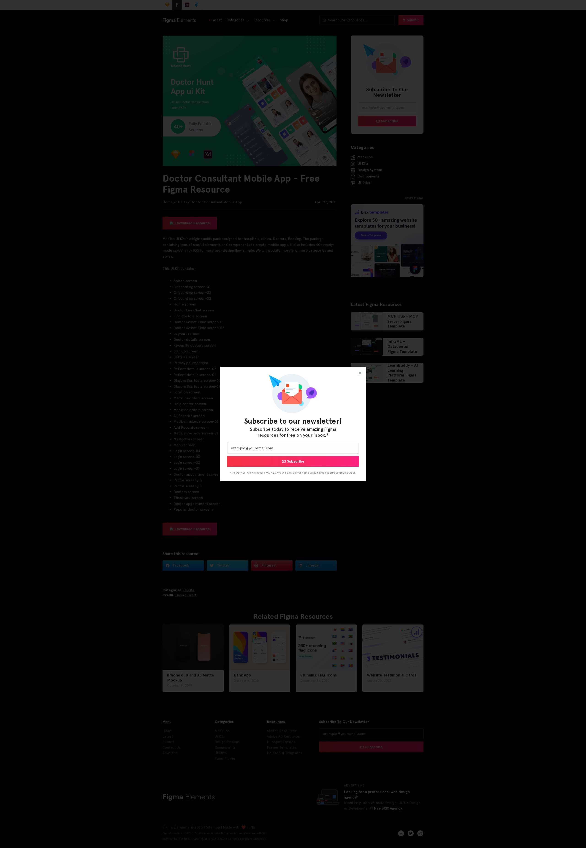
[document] (293, 424)
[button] (360, 373)
